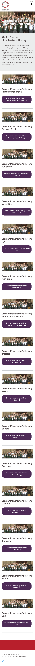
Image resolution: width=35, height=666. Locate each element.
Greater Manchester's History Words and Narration (16, 324)
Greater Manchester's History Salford (16, 436)
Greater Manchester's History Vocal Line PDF (17, 212)
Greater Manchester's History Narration (16, 287)
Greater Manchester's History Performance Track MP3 (16, 99)
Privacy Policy (23, 656)
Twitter (3, 661)
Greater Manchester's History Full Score (16, 174)
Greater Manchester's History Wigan (16, 399)
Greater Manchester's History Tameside (16, 549)
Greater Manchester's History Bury (16, 622)
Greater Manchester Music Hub (10, 5)
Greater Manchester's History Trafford (16, 361)
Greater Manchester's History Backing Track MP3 (16, 137)
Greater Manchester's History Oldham (16, 511)
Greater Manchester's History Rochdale (16, 474)
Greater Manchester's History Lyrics (16, 248)
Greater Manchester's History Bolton (16, 586)
